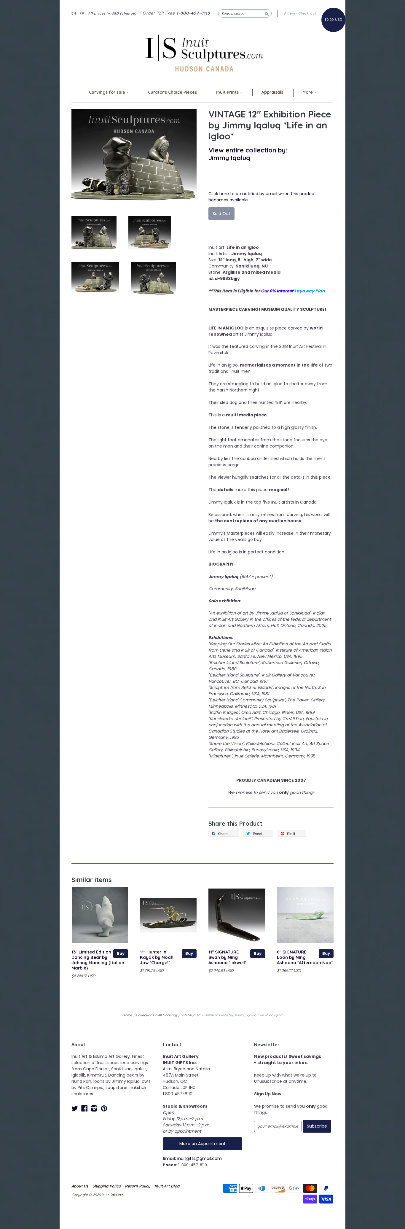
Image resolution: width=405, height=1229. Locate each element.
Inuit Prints (228, 92)
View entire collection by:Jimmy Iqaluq (247, 154)
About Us (79, 1186)
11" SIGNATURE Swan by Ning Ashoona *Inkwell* (227, 957)
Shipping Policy (106, 1186)
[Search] (267, 13)
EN (73, 13)
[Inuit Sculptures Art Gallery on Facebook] (84, 1108)
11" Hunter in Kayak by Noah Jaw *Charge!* (156, 957)
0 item (289, 13)
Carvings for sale (107, 92)
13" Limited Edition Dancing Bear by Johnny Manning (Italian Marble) (97, 959)
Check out (307, 13)
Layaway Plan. (310, 291)
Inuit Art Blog (166, 1186)
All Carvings (167, 1015)
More (308, 92)
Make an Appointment (202, 1144)
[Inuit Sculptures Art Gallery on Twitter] (74, 1108)
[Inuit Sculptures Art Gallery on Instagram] (94, 1108)
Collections (145, 1015)
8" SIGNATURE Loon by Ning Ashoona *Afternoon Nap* (305, 957)
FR (82, 13)
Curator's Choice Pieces (172, 92)
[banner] (202, 53)
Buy (121, 953)
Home (127, 1015)
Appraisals (272, 92)
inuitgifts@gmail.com (199, 1158)
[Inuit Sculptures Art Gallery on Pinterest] (104, 1108)
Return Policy (137, 1186)
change (128, 13)
